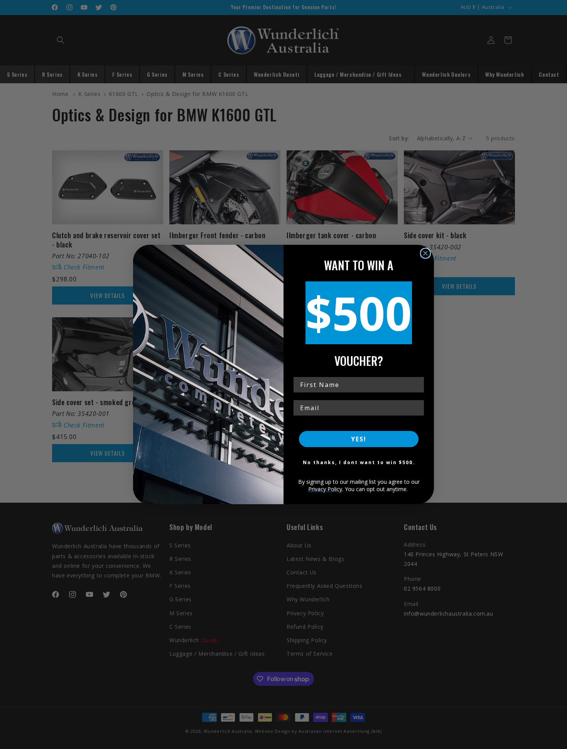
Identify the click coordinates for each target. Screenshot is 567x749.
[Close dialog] (425, 253)
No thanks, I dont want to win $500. (359, 462)
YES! (358, 439)
